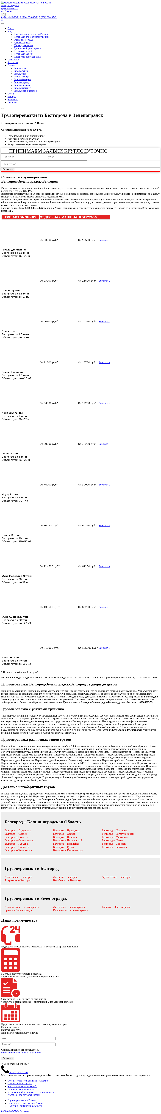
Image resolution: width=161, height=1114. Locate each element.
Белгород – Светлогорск (19, 840)
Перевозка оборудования (27, 56)
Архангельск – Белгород (116, 877)
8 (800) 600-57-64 (48, 17)
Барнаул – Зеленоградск (116, 906)
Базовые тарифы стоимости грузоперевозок (31, 1092)
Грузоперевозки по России (22, 1100)
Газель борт (20, 73)
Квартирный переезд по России (31, 34)
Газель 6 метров (22, 79)
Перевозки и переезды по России (25, 1103)
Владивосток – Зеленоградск (70, 910)
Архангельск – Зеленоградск (22, 906)
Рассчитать (8, 169)
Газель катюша (22, 85)
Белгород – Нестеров (114, 830)
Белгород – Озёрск (64, 833)
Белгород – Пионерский (67, 840)
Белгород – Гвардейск (66, 843)
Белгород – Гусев (63, 847)
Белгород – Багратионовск (118, 833)
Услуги (11, 31)
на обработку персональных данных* (21, 1052)
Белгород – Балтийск (114, 847)
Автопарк (13, 62)
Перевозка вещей (23, 51)
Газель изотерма (22, 88)
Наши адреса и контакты (21, 1089)
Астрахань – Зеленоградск (69, 906)
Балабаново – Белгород (67, 880)
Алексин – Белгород (65, 877)
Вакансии (13, 102)
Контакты (13, 99)
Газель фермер (21, 82)
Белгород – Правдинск (66, 830)
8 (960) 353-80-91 (29, 17)
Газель (11, 65)
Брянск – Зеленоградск (18, 910)
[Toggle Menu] (2, 23)
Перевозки (13, 59)
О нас (11, 28)
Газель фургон (21, 71)
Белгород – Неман (113, 840)
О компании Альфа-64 (20, 1083)
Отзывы (12, 93)
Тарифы (12, 96)
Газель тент (20, 68)
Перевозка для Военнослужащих (31, 36)
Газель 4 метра (21, 76)
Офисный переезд (23, 39)
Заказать (104, 239)
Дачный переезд (22, 42)
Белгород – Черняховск (19, 850)
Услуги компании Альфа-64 (22, 1086)
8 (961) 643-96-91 (10, 17)
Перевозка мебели (23, 54)
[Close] (2, 108)
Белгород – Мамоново (115, 837)
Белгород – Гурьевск (17, 843)
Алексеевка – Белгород (18, 877)
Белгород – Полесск (65, 837)
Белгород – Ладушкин (18, 830)
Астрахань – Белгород (18, 880)
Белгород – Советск (16, 837)
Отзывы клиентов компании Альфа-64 (28, 1080)
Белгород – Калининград (68, 850)
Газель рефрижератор (25, 90)
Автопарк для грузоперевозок (24, 1094)
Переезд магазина (23, 45)
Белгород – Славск (16, 833)
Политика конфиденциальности (25, 1106)
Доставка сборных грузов (27, 48)
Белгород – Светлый (17, 847)
